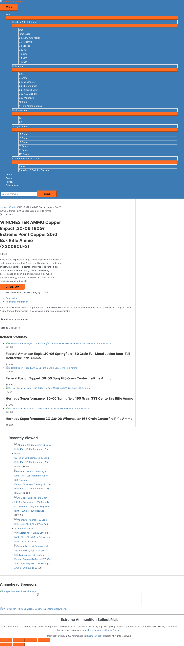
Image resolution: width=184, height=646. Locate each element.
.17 (20, 118)
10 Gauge (23, 134)
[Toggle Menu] (92, 18)
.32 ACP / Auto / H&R (29, 38)
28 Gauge (23, 150)
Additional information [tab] (17, 301)
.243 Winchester (27, 82)
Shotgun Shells (20, 126)
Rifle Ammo (18, 66)
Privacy (9, 181)
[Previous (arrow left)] (6, 644)
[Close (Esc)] (44, 640)
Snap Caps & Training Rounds (34, 170)
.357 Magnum (25, 41)
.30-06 (11, 207)
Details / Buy (12, 286)
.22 (20, 122)
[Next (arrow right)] (19, 644)
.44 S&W (23, 57)
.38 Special (24, 45)
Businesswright (94, 635)
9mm (21, 29)
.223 (21, 74)
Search (47, 194)
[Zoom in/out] (6, 640)
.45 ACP (23, 61)
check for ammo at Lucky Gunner (103, 630)
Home (3, 207)
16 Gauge (23, 142)
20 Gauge (23, 146)
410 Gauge (24, 154)
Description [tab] (12, 298)
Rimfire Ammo (19, 110)
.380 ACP (23, 49)
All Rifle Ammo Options (30, 106)
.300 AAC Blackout (28, 93)
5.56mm (23, 77)
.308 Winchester (27, 97)
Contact (10, 178)
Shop (8, 14)
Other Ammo (12, 185)
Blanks (22, 166)
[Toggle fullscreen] (19, 640)
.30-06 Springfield (28, 86)
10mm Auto (24, 33)
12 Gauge (23, 138)
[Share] (31, 640)
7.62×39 (23, 102)
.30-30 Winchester (28, 90)
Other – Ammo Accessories (26, 158)
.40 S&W (23, 53)
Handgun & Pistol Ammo (24, 22)
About (9, 174)
